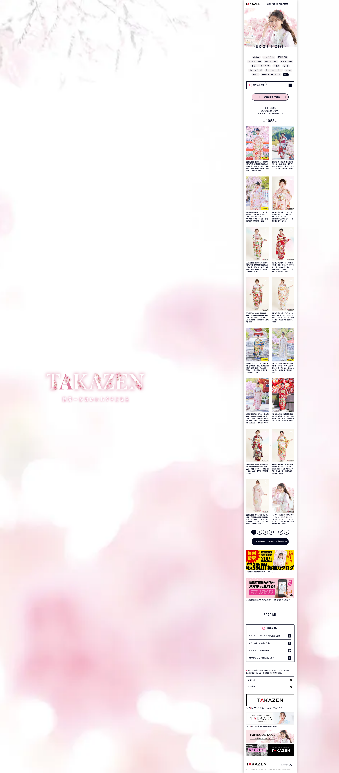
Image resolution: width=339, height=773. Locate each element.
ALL (285, 75)
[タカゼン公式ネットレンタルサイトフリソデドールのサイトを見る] (270, 736)
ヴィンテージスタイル (261, 66)
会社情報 (251, 686)
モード (286, 66)
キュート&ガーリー (274, 70)
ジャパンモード (255, 70)
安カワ (255, 75)
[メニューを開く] (293, 4)
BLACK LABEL (271, 62)
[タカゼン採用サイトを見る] (270, 750)
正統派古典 (282, 57)
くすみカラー (286, 62)
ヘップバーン (268, 57)
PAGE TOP (284, 765)
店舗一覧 (251, 680)
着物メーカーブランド (271, 75)
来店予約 (271, 4)
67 (281, 532)
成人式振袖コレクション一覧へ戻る (270, 541)
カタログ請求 (282, 4)
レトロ (288, 70)
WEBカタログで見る (272, 97)
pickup (256, 57)
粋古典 (276, 66)
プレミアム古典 (254, 62)
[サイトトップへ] (256, 764)
